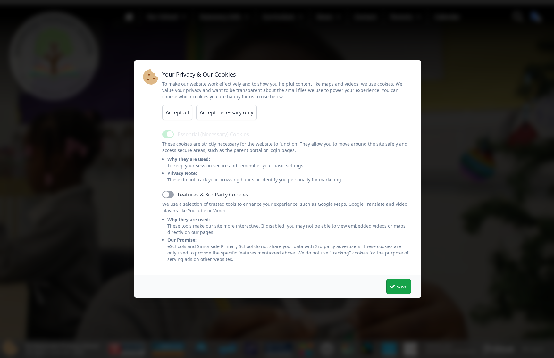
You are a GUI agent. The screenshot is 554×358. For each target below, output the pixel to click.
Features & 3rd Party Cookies (213, 194)
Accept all (177, 112)
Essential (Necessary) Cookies (213, 134)
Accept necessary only (226, 112)
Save (401, 286)
